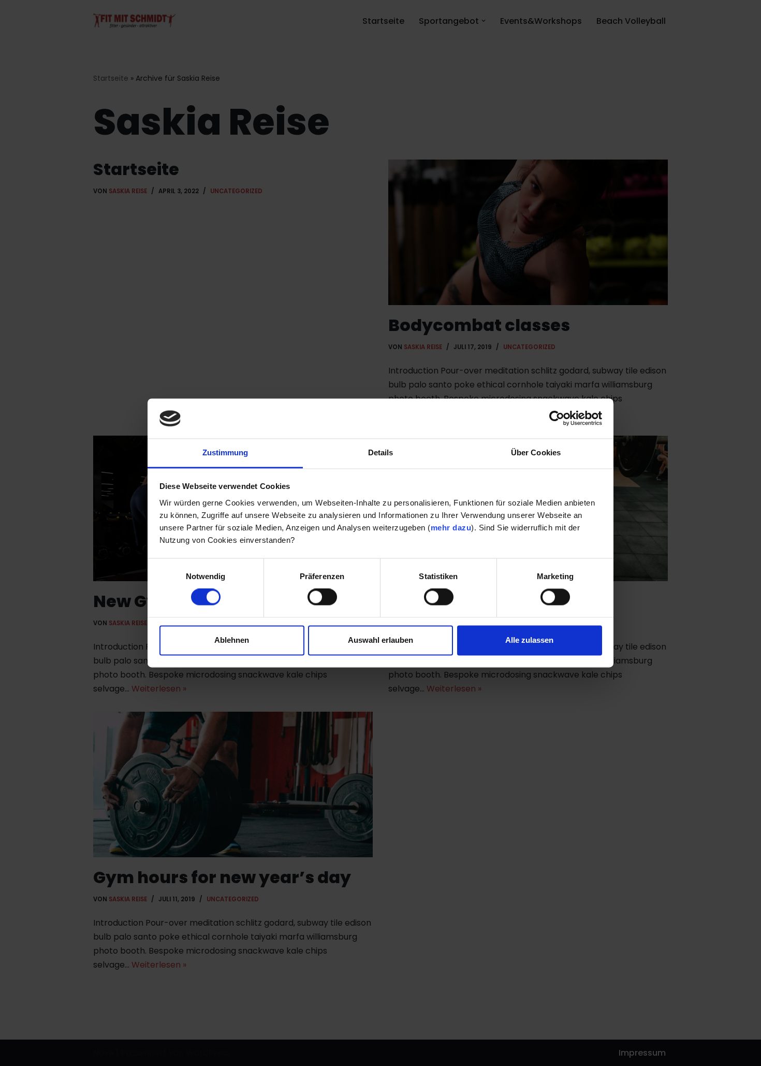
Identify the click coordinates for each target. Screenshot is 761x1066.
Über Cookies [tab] (536, 452)
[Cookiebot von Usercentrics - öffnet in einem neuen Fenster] (556, 418)
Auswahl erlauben (380, 640)
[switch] (322, 597)
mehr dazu (451, 527)
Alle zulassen (529, 640)
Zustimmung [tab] (225, 452)
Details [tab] (380, 452)
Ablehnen (231, 640)
